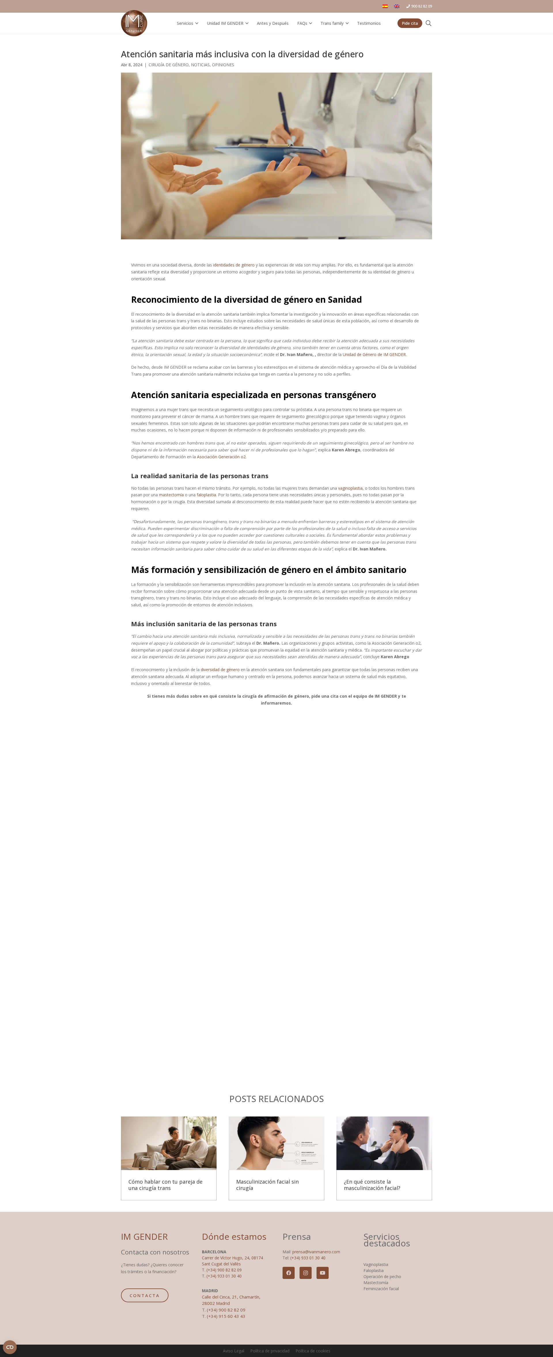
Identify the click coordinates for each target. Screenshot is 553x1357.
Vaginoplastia (375, 1264)
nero (250, 265)
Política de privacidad (269, 1351)
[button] (195, 23)
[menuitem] (385, 6)
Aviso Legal (233, 1351)
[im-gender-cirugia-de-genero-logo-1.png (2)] (134, 23)
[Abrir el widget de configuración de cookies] (10, 1347)
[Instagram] (306, 1273)
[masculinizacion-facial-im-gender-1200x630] (384, 1143)
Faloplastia (373, 1270)
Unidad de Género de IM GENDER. (375, 354)
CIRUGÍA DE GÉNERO (169, 64)
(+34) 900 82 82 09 (224, 1270)
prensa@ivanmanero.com (316, 1251)
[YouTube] (323, 1273)
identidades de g (228, 265)
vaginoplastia (350, 488)
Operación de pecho (382, 1276)
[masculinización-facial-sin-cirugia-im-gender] (276, 1143)
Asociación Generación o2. (222, 456)
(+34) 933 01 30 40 (224, 1276)
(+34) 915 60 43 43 (226, 1316)
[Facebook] (289, 1273)
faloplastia (206, 494)
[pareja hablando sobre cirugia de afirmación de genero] (169, 1143)
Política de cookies (313, 1351)
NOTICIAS (200, 64)
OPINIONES (223, 64)
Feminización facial (381, 1288)
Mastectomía (375, 1282)
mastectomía (171, 494)
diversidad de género (220, 669)
